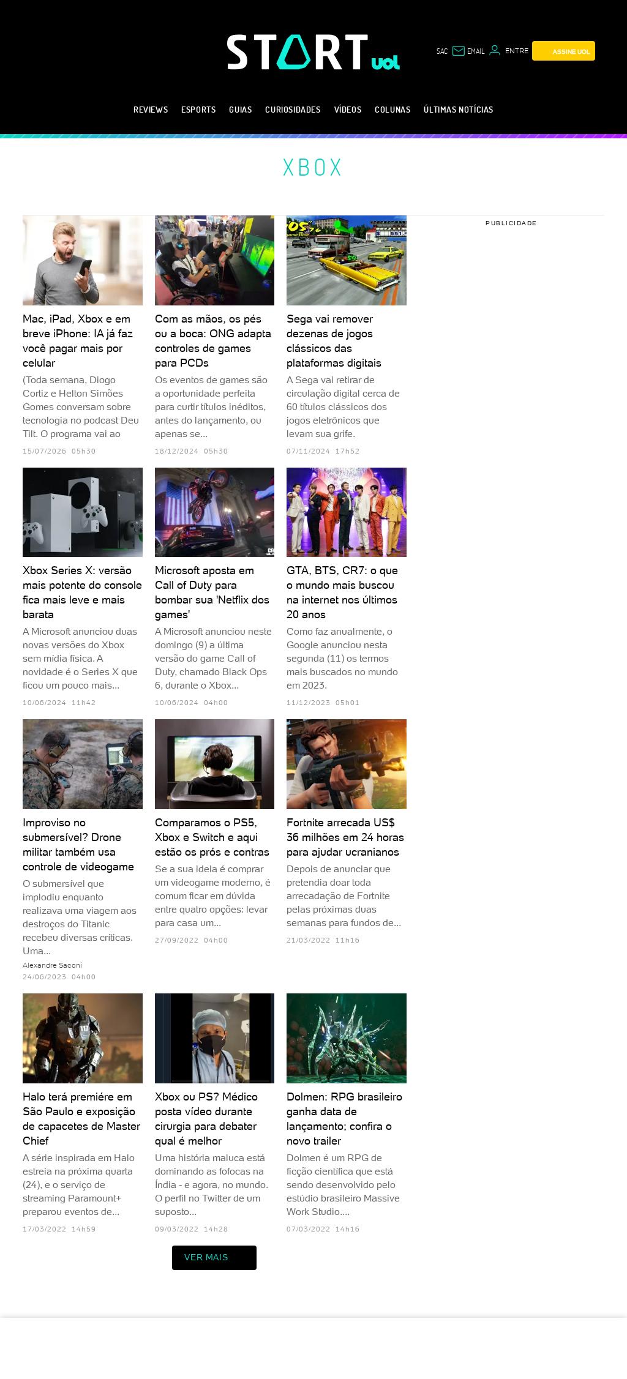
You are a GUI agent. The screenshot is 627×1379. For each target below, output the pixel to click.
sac (442, 51)
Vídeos (348, 109)
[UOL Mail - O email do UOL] (467, 50)
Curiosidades (292, 109)
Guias (240, 109)
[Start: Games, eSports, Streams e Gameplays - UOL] (299, 52)
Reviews (150, 109)
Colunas (392, 109)
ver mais (206, 1257)
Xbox (314, 166)
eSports (198, 109)
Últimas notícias (459, 109)
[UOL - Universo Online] (386, 62)
